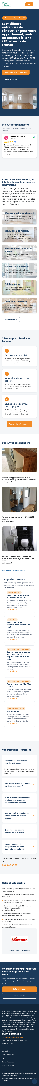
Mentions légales (8, 1078)
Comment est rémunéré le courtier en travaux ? (15, 761)
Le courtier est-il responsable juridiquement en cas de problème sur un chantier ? (17, 800)
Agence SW (13, 1075)
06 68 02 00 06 (11, 79)
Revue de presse (8, 1055)
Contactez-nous (8, 1062)
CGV (16, 1078)
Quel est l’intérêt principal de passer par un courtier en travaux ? (16, 815)
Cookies (5, 1081)
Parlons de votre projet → (19, 424)
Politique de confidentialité (28, 1078)
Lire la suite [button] (8, 155)
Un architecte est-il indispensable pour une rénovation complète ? (14, 846)
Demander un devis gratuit (16, 72)
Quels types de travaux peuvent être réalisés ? (14, 831)
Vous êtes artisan (8, 1066)
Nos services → (11, 319)
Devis (29, 4)
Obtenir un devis (19, 989)
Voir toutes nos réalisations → (13, 570)
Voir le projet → (8, 482)
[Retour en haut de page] (34, 1081)
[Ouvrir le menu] (35, 4)
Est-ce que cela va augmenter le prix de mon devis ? (17, 784)
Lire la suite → (12, 610)
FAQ (3, 1058)
